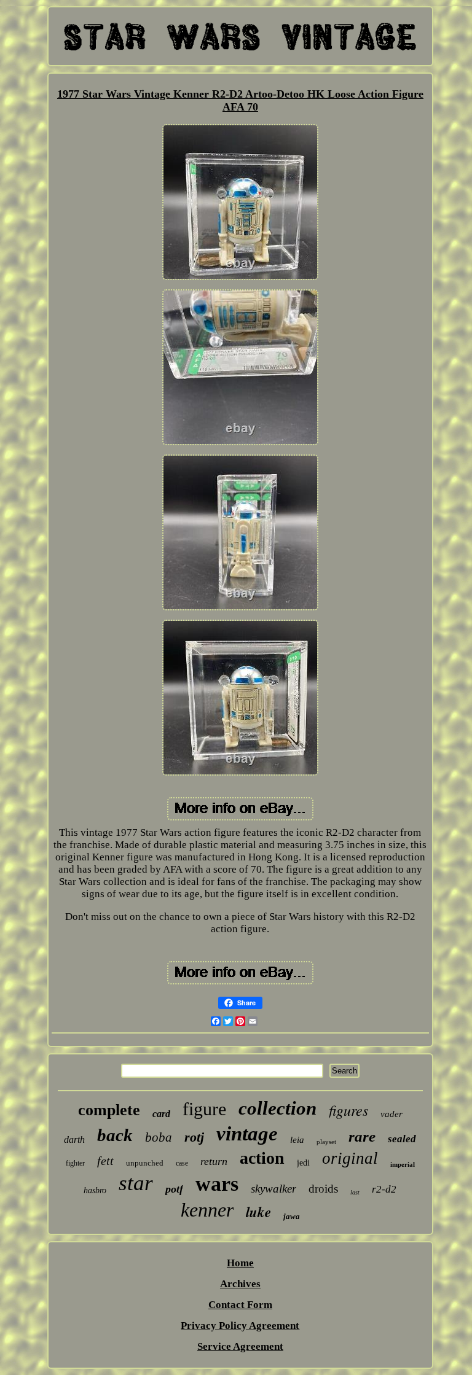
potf (174, 1189)
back (115, 1135)
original (350, 1158)
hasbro (95, 1190)
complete (109, 1110)
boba (158, 1137)
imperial (402, 1164)
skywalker (273, 1188)
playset (326, 1141)
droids (323, 1188)
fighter (75, 1163)
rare (362, 1136)
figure (204, 1109)
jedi (303, 1162)
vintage (247, 1134)
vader (391, 1114)
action (262, 1157)
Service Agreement (240, 1346)
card (161, 1113)
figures (348, 1110)
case (182, 1163)
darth (74, 1139)
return (213, 1161)
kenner (207, 1210)
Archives (240, 1284)
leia (297, 1140)
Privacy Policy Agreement (240, 1325)
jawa (291, 1216)
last (355, 1192)
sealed (402, 1139)
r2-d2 (384, 1189)
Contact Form (240, 1305)
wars (216, 1183)
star (136, 1183)
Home (240, 1263)
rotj (194, 1137)
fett (105, 1160)
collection (277, 1108)
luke (258, 1211)
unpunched (144, 1162)
